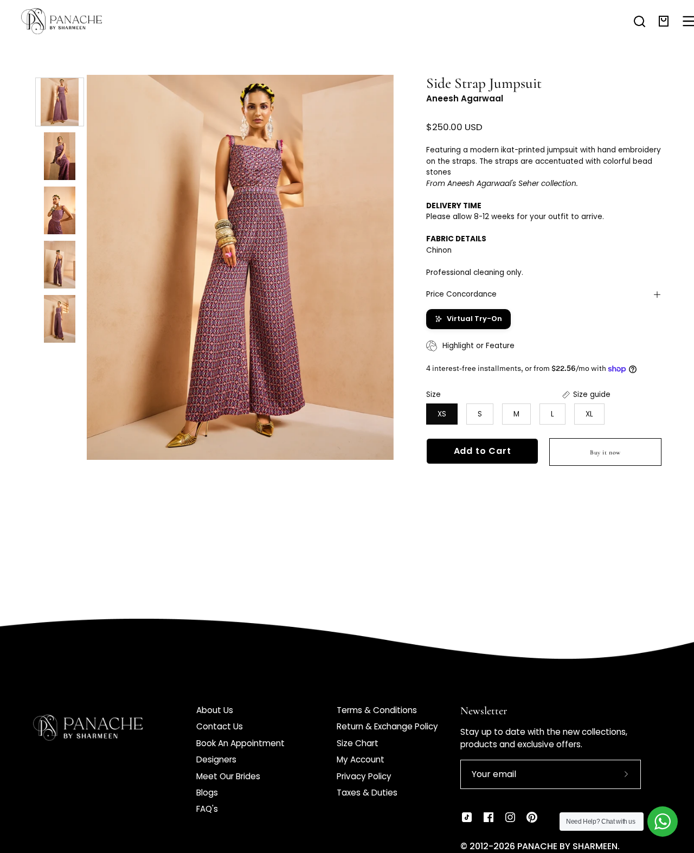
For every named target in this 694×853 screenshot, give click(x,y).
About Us (214, 710)
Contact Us (219, 726)
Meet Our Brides (228, 776)
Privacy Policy (364, 776)
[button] (639, 21)
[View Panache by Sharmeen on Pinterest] (531, 817)
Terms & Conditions (377, 710)
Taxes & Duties (367, 792)
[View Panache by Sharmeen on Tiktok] (466, 817)
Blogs (207, 792)
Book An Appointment (240, 743)
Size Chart (357, 743)
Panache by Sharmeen (567, 846)
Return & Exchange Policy (387, 726)
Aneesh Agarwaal (464, 98)
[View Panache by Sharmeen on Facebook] (488, 817)
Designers (216, 759)
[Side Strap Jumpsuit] (59, 102)
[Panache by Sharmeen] (73, 21)
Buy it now (605, 452)
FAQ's (207, 808)
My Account (360, 759)
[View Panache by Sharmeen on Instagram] (510, 817)
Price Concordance (461, 294)
